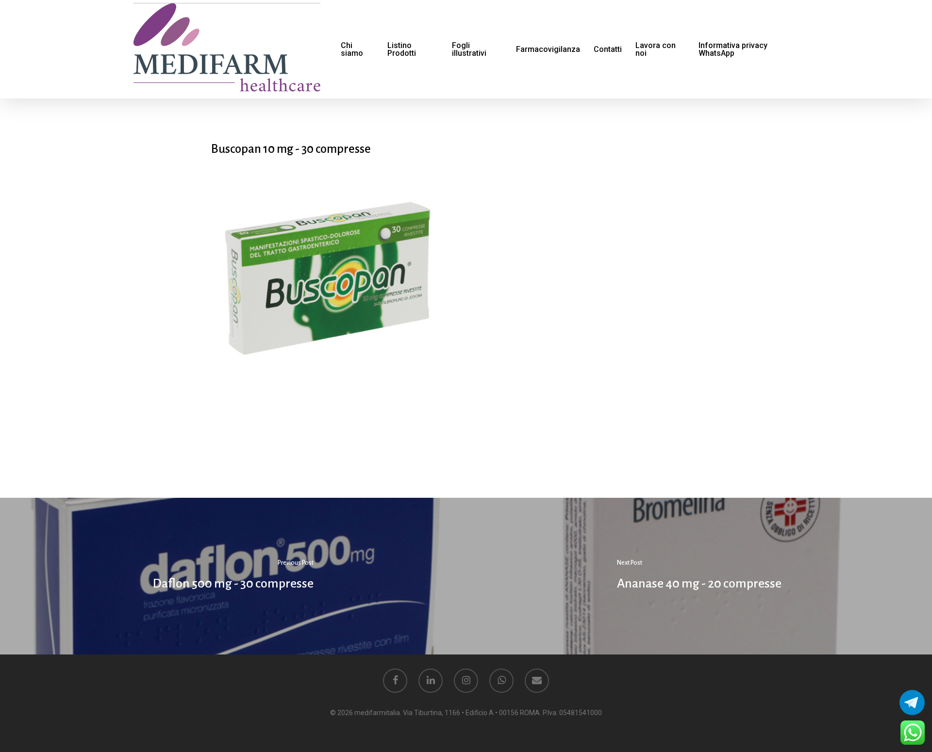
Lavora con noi (655, 49)
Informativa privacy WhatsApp (733, 49)
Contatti (608, 49)
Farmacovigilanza (548, 49)
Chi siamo (352, 49)
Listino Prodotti (401, 49)
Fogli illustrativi (469, 49)
